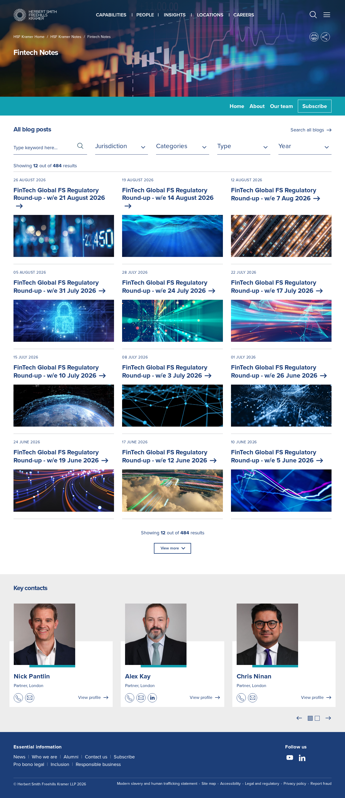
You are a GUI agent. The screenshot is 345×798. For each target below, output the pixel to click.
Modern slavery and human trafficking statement (157, 783)
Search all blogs (307, 129)
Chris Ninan (254, 676)
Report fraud (321, 783)
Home (237, 106)
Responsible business (98, 764)
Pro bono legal (28, 764)
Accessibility (230, 783)
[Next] (328, 718)
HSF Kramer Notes (65, 37)
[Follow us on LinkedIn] (302, 758)
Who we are (44, 756)
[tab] (310, 718)
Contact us (96, 756)
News (19, 756)
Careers (243, 14)
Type (224, 146)
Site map (209, 783)
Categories (171, 146)
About (257, 106)
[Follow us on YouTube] (289, 758)
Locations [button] (210, 14)
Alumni (71, 756)
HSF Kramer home (28, 37)
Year (284, 146)
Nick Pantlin (32, 676)
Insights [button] (175, 14)
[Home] (35, 15)
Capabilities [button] (111, 14)
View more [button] (170, 548)
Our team (281, 106)
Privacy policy (295, 783)
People (145, 14)
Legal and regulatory (262, 783)
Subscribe (314, 106)
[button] (313, 15)
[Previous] (299, 718)
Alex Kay (137, 676)
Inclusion (60, 764)
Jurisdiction (111, 146)
